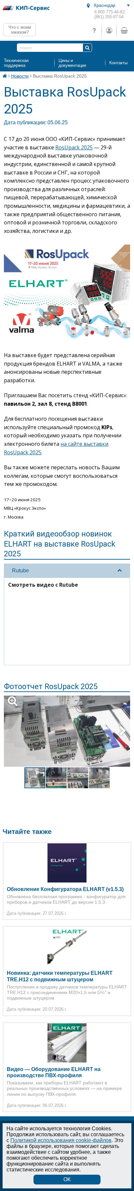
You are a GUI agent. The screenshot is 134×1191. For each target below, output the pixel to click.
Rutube (20, 570)
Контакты (118, 62)
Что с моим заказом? (19, 30)
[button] (71, 731)
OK (67, 1179)
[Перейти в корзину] (123, 30)
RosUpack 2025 (74, 147)
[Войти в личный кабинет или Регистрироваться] (108, 30)
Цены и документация (72, 63)
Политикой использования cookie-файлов (61, 1140)
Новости (20, 76)
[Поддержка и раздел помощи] (94, 30)
